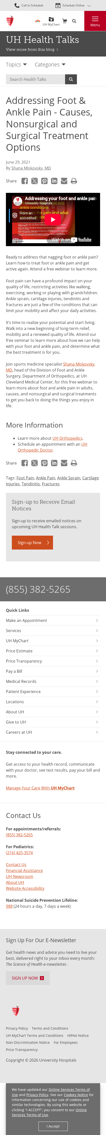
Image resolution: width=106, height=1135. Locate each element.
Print (74, 181)
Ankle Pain (45, 478)
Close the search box (81, 21)
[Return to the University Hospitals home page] (10, 21)
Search (71, 79)
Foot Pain (25, 478)
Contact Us (16, 864)
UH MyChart (51, 22)
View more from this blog (30, 49)
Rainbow (38, 21)
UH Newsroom (19, 876)
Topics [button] (13, 64)
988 (9, 906)
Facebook (24, 181)
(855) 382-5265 (38, 589)
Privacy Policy (37, 1094)
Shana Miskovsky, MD (31, 168)
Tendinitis (31, 484)
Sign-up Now (29, 542)
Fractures (51, 484)
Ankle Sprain (68, 478)
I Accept (53, 1126)
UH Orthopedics (68, 438)
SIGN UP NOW (25, 978)
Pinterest (44, 181)
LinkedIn (54, 181)
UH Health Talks (42, 39)
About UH (15, 882)
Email (64, 181)
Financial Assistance (24, 870)
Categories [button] (47, 64)
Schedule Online (73, 5)
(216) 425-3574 (19, 852)
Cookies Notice (76, 1094)
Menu (95, 25)
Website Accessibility (25, 888)
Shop (65, 21)
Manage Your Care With (40, 788)
